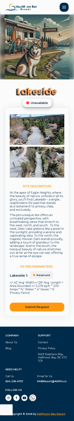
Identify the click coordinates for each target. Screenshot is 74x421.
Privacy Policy (46, 348)
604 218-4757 (14, 381)
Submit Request (37, 307)
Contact (43, 342)
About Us (11, 342)
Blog (8, 348)
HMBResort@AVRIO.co (52, 381)
